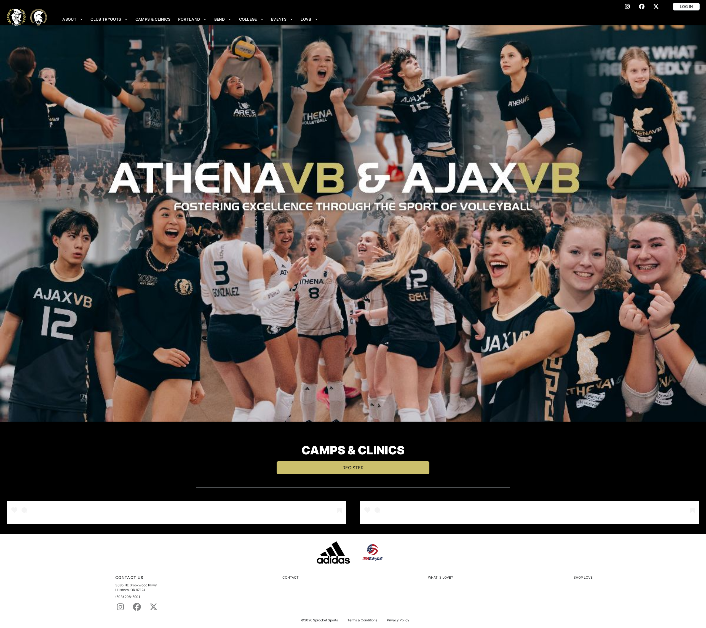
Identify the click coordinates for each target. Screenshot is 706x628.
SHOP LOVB (583, 577)
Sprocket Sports (325, 620)
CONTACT (290, 577)
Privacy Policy (398, 620)
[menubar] (190, 19)
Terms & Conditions (362, 620)
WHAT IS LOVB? (440, 577)
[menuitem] (73, 19)
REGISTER (353, 467)
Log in (686, 6)
